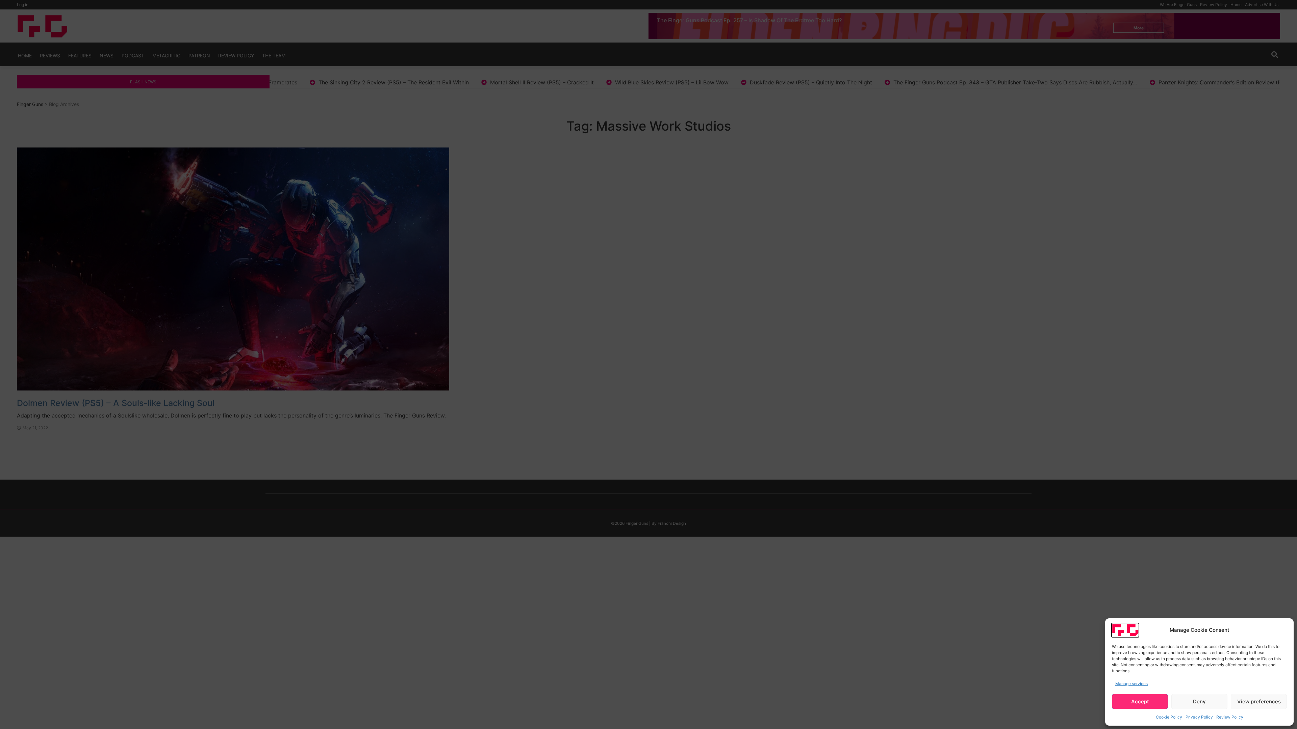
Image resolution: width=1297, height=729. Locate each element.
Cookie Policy (1169, 717)
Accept (1140, 701)
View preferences (1259, 701)
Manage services (1131, 683)
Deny (1199, 701)
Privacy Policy (1199, 717)
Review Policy (1229, 717)
